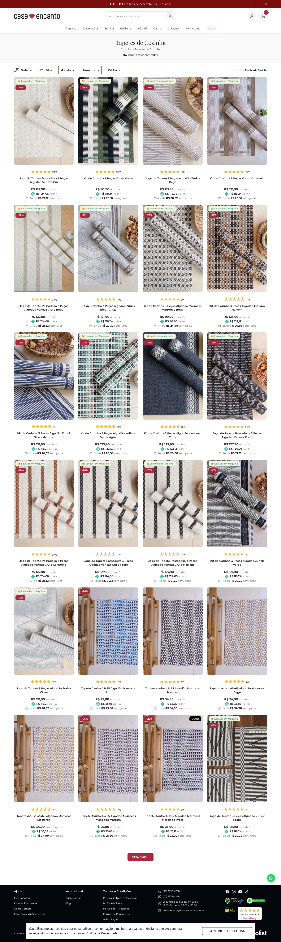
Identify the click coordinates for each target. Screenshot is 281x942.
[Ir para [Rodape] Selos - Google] (234, 901)
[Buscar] (110, 15)
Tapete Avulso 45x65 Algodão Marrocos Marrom (172, 690)
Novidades (193, 28)
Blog (68, 903)
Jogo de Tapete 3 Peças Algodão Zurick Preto (237, 818)
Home (239, 70)
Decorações (90, 28)
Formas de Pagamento (116, 914)
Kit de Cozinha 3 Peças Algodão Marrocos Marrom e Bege (172, 308)
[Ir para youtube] (240, 891)
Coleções (174, 28)
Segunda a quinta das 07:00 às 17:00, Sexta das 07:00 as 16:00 (180, 903)
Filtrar (49, 70)
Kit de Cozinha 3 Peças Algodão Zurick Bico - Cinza (108, 308)
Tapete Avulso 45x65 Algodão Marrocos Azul (108, 690)
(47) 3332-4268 (171, 891)
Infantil (142, 28)
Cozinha (125, 28)
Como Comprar (23, 908)
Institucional (74, 891)
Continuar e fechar (227, 931)
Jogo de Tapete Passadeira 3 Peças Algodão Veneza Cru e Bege (43, 308)
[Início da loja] (37, 16)
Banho (109, 28)
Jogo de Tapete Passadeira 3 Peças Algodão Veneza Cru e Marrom (172, 562)
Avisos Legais (111, 919)
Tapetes (71, 28)
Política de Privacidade (116, 908)
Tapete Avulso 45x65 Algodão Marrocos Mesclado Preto (172, 818)
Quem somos (73, 897)
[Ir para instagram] (233, 891)
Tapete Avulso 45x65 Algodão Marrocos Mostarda (44, 818)
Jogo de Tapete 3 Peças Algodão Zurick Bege (172, 180)
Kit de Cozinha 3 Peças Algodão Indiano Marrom (237, 308)
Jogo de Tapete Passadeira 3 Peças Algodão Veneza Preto (237, 435)
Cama (157, 28)
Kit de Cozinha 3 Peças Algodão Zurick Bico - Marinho (44, 435)
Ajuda (18, 891)
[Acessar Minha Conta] (252, 16)
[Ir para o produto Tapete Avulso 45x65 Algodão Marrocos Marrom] (173, 631)
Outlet (211, 28)
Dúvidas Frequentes (25, 903)
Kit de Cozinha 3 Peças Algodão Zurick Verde (237, 562)
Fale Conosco (22, 897)
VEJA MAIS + (140, 857)
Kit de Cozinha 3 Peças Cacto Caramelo (237, 178)
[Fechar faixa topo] (264, 4)
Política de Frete (112, 903)
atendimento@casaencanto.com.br (183, 910)
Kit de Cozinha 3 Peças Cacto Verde (108, 178)
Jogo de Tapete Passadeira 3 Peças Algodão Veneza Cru (43, 180)
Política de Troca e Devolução (120, 897)
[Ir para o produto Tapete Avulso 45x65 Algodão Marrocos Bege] (237, 631)
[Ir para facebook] (227, 891)
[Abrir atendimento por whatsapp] (271, 878)
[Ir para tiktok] (246, 891)
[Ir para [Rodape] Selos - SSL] (230, 913)
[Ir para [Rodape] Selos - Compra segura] (256, 901)
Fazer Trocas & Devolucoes (29, 914)
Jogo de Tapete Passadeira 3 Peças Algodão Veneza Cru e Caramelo (43, 562)
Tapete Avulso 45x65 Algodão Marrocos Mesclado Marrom (108, 818)
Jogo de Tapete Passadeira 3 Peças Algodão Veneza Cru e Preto (108, 562)
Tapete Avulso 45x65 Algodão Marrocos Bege (237, 690)
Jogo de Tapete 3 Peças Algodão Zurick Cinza (43, 690)
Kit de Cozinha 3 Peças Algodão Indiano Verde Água (108, 435)
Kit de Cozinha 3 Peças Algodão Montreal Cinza (172, 435)
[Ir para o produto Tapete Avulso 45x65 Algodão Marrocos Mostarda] (44, 758)
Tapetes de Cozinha (256, 70)
